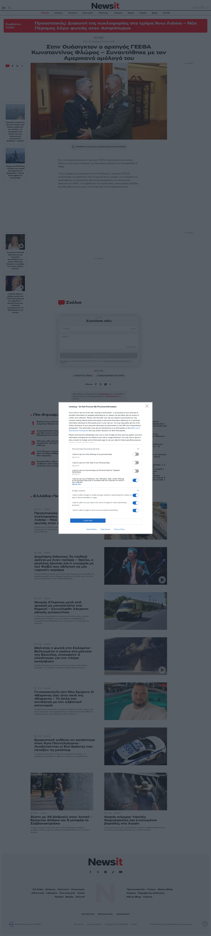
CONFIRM (87, 521)
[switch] (136, 454)
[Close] (147, 407)
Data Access (105, 529)
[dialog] (105, 468)
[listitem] (105, 449)
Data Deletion (91, 529)
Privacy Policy (119, 529)
